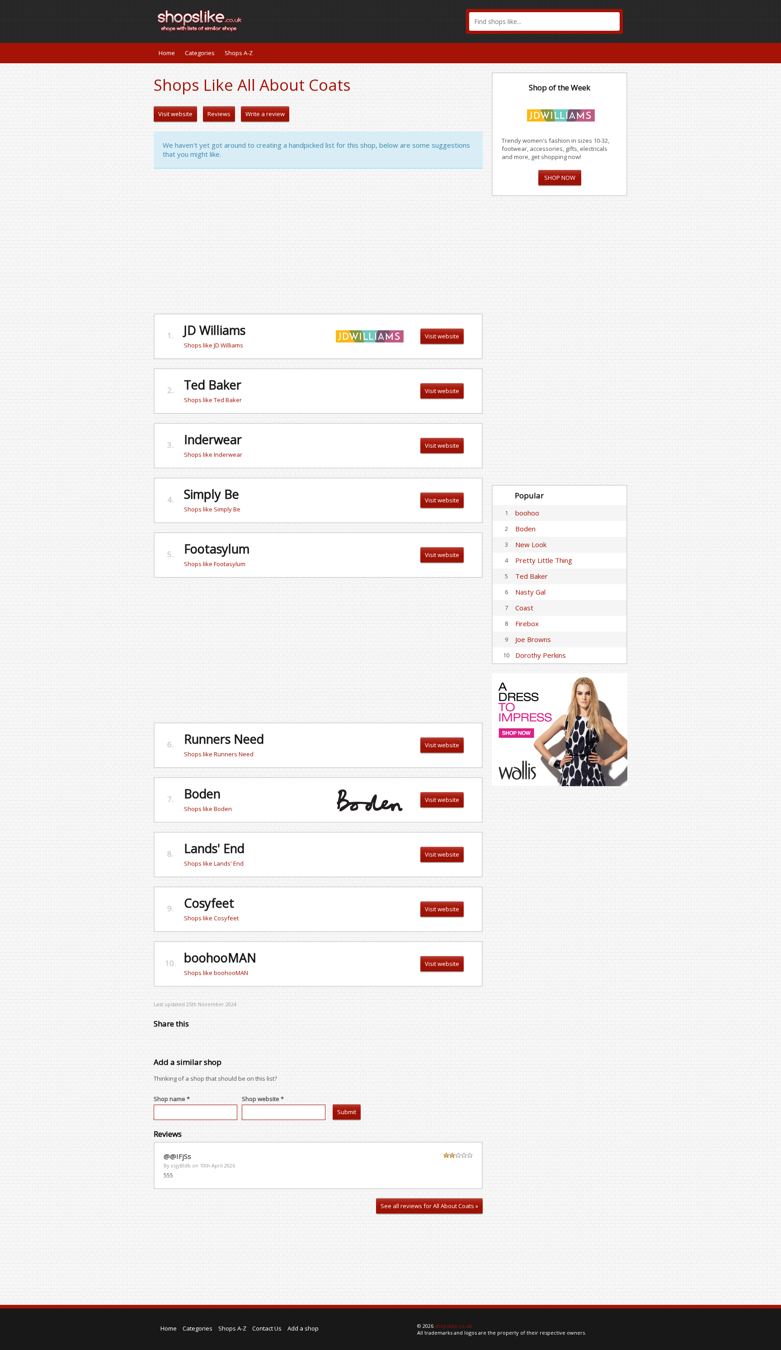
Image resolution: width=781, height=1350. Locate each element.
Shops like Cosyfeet (211, 918)
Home (167, 53)
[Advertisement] (318, 241)
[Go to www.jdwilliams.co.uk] (370, 336)
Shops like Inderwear (213, 454)
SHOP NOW (559, 177)
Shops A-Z (239, 53)
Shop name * (172, 1099)
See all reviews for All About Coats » (429, 1206)
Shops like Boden (208, 809)
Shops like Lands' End (214, 863)
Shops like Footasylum (214, 564)
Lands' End (214, 848)
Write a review (265, 114)
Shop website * (263, 1099)
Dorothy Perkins (540, 655)
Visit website (175, 114)
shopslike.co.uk (453, 1325)
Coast (524, 607)
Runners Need (224, 739)
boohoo (527, 512)
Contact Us (267, 1328)
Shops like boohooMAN (216, 973)
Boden (202, 793)
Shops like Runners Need (219, 754)
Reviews (219, 114)
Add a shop (303, 1328)
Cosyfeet (209, 903)
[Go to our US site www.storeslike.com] (619, 52)
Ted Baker (212, 384)
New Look (530, 544)
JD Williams (214, 330)
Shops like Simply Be (212, 509)
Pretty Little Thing (543, 560)
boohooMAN (220, 957)
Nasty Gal (530, 591)
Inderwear (213, 439)
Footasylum (216, 548)
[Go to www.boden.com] (370, 799)
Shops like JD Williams (213, 345)
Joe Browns (533, 639)
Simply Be (211, 494)
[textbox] (544, 21)
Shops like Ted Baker (213, 400)
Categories (200, 53)
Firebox (527, 623)
